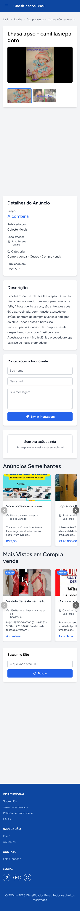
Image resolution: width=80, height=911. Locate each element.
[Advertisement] (40, 151)
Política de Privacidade (18, 813)
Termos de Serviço (15, 807)
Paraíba (18, 19)
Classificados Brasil (29, 6)
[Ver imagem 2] (45, 96)
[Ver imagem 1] (19, 95)
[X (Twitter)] (27, 877)
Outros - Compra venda (61, 19)
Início (6, 19)
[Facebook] (6, 877)
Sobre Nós (10, 801)
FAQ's (7, 819)
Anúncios (9, 842)
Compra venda (35, 19)
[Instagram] (17, 877)
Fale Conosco (12, 859)
